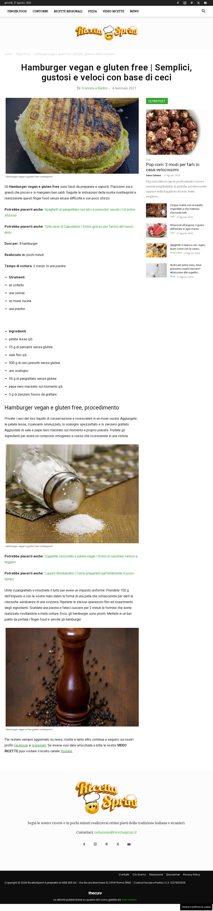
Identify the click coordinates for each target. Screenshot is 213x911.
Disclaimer (173, 874)
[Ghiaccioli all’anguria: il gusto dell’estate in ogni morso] (156, 230)
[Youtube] (205, 3)
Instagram (39, 745)
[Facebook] (178, 3)
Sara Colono (153, 175)
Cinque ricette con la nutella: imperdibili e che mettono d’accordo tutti (186, 209)
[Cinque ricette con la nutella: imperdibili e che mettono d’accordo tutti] (156, 210)
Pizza (92, 11)
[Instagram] (185, 3)
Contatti (124, 874)
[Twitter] (198, 3)
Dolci (148, 159)
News (134, 11)
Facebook (21, 745)
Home (8, 54)
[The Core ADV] (95, 894)
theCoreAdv (129, 899)
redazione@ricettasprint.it (115, 832)
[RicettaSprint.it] (106, 33)
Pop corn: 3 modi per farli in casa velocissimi (172, 167)
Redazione (156, 874)
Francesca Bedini (95, 88)
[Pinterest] (191, 3)
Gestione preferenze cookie (196, 907)
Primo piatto (176, 253)
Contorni (40, 11)
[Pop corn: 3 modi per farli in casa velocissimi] (177, 132)
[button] (203, 11)
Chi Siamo (139, 874)
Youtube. (67, 751)
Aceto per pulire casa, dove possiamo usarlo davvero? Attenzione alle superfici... (185, 269)
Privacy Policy (191, 874)
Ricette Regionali (68, 11)
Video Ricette (113, 11)
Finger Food (17, 11)
